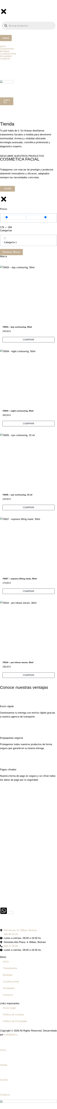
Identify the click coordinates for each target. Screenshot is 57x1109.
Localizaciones (11, 981)
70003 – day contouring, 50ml (17, 327)
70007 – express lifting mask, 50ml (19, 578)
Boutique (7, 975)
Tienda (3, 1065)
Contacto (8, 995)
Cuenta (4, 1079)
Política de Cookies (13, 1014)
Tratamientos (10, 968)
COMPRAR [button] (28, 339)
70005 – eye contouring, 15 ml (17, 495)
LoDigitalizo (10, 1034)
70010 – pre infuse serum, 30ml (17, 662)
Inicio (6, 961)
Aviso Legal (9, 1008)
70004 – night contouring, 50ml (17, 411)
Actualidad (8, 988)
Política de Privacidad (15, 1021)
